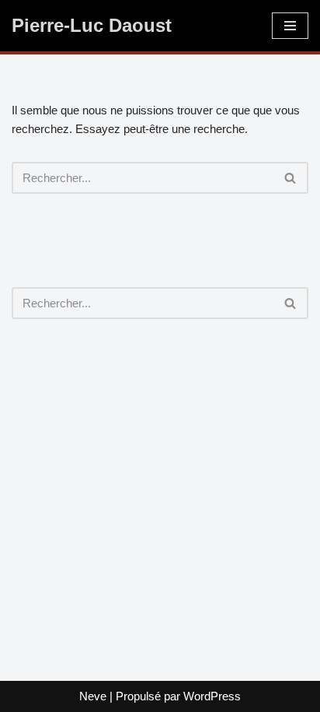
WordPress (212, 696)
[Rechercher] (290, 178)
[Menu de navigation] (290, 25)
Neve (92, 696)
